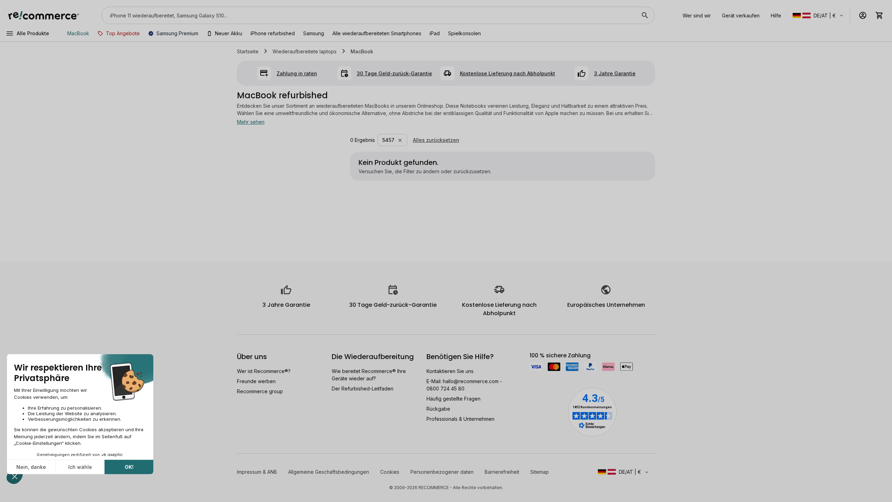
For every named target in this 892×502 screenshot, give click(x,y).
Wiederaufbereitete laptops (304, 51)
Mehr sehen (250, 122)
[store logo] (43, 15)
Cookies (389, 472)
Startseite (248, 51)
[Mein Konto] (863, 15)
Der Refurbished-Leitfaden (362, 388)
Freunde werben (256, 381)
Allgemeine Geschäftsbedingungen (328, 472)
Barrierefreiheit (502, 472)
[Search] (645, 15)
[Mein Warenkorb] (879, 15)
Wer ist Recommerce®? (264, 371)
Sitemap (539, 472)
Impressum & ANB (257, 472)
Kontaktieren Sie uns (450, 371)
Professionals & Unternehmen (460, 419)
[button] (818, 15)
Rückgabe (438, 409)
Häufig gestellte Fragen (453, 399)
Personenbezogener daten (442, 472)
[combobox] (368, 15)
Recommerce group (260, 391)
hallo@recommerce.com (471, 381)
